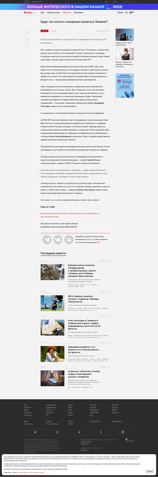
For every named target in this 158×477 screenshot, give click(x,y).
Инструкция (28, 415)
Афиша (114, 410)
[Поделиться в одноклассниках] (27, 39)
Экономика (78, 13)
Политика (93, 407)
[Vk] (35, 432)
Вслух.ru (29, 12)
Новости (48, 18)
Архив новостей (117, 421)
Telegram (90, 239)
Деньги (26, 410)
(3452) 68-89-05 (86, 441)
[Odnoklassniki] (57, 432)
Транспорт (115, 405)
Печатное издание (52, 424)
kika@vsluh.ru (85, 450)
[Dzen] (101, 432)
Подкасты (49, 410)
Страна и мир (94, 412)
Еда (91, 415)
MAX (98, 242)
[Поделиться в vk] (27, 32)
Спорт (70, 410)
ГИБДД (70, 424)
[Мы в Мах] (121, 13)
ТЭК (47, 415)
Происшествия (53, 13)
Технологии (49, 412)
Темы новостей (95, 421)
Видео (26, 421)
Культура (115, 407)
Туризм (70, 412)
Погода (70, 415)
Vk (77, 242)
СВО (42, 13)
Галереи (48, 421)
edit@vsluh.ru (85, 444)
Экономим (93, 405)
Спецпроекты (28, 424)
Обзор (70, 407)
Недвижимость (51, 407)
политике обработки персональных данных (31, 472)
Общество (66, 13)
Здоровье (115, 412)
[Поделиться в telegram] (27, 47)
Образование (94, 410)
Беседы (70, 405)
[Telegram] (79, 432)
